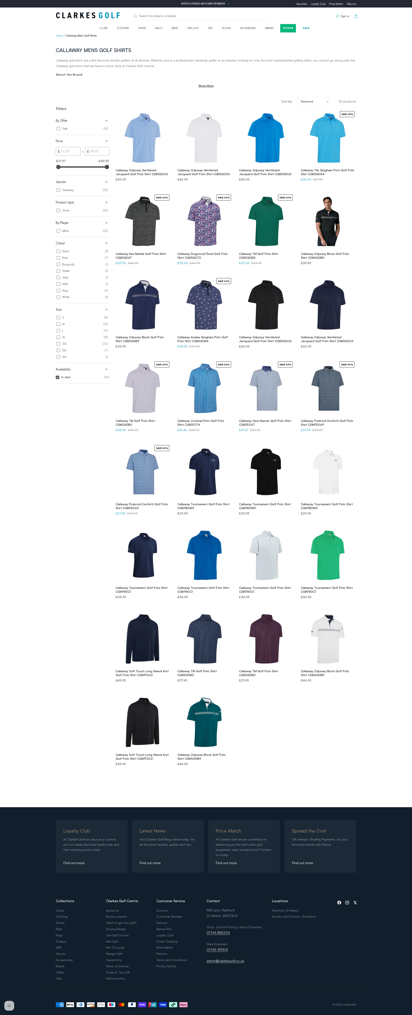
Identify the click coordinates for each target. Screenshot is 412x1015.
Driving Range (116, 929)
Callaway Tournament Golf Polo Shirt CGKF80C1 (142, 589)
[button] (355, 16)
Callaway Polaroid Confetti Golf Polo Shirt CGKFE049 (327, 422)
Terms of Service (117, 966)
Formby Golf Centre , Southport (294, 916)
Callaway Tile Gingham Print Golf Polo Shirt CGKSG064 (327, 172)
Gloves (226, 28)
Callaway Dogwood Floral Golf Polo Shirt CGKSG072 (202, 255)
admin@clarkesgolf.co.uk (225, 961)
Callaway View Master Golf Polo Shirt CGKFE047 (265, 422)
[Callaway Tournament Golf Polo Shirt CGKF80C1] (142, 555)
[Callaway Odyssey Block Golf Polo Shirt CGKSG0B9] (327, 221)
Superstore (114, 960)
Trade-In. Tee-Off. (118, 972)
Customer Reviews (169, 916)
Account (162, 910)
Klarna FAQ (164, 929)
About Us (112, 910)
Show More (206, 85)
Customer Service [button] (170, 901)
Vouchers (301, 4)
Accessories (248, 28)
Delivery (161, 923)
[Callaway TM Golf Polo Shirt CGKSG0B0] (204, 639)
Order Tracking (166, 941)
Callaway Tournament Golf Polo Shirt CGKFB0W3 (203, 506)
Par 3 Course (115, 947)
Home (59, 35)
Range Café (114, 953)
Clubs (104, 28)
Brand (269, 28)
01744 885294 (218, 933)
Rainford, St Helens (285, 910)
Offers (288, 28)
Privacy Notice (166, 966)
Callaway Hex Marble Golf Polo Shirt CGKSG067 (141, 255)
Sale (306, 28)
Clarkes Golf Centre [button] (122, 901)
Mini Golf (112, 941)
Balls (158, 28)
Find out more (74, 863)
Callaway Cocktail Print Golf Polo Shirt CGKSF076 (200, 422)
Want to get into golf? (121, 923)
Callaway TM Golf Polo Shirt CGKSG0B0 (258, 255)
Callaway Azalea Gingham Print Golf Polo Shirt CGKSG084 (202, 339)
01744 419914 (217, 950)
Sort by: (286, 101)
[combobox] (201, 16)
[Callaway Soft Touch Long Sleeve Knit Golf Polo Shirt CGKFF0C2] (142, 639)
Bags (175, 28)
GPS (210, 28)
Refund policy (115, 978)
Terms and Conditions (171, 960)
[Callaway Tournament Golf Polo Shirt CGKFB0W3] (204, 472)
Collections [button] (65, 901)
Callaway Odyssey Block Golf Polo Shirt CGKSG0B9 (325, 255)
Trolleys (192, 28)
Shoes (142, 28)
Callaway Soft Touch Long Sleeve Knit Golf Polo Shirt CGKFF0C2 (142, 673)
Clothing (123, 28)
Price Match (336, 4)
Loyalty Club (318, 4)
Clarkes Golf (349, 1004)
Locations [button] (280, 901)
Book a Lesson (116, 916)
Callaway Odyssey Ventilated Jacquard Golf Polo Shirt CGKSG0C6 (142, 172)
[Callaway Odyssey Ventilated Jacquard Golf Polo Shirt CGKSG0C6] (142, 138)
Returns (351, 4)
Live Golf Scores (117, 935)
